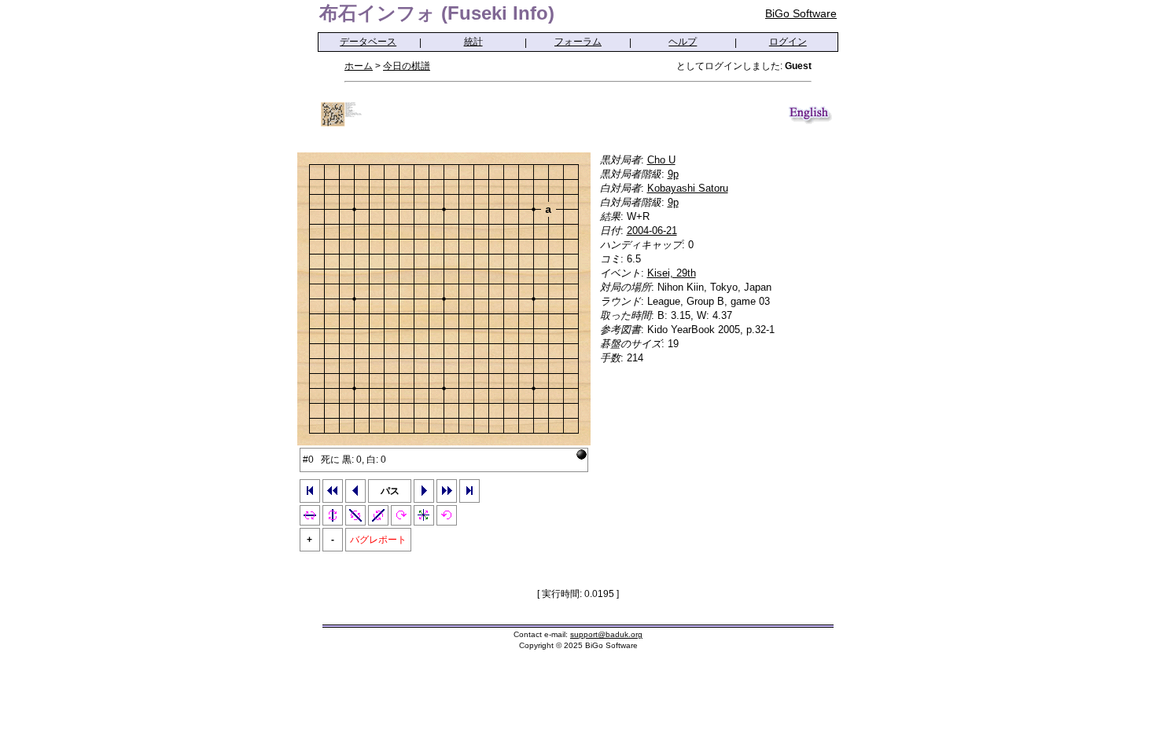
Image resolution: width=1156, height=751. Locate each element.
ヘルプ (682, 41)
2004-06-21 (652, 230)
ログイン (788, 41)
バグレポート (378, 539)
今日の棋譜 (406, 65)
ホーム (358, 65)
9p (673, 174)
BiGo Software (801, 13)
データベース (368, 41)
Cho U (661, 160)
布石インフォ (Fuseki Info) (436, 13)
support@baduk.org (606, 634)
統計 (473, 41)
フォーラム (578, 41)
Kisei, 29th (671, 273)
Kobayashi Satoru (687, 188)
